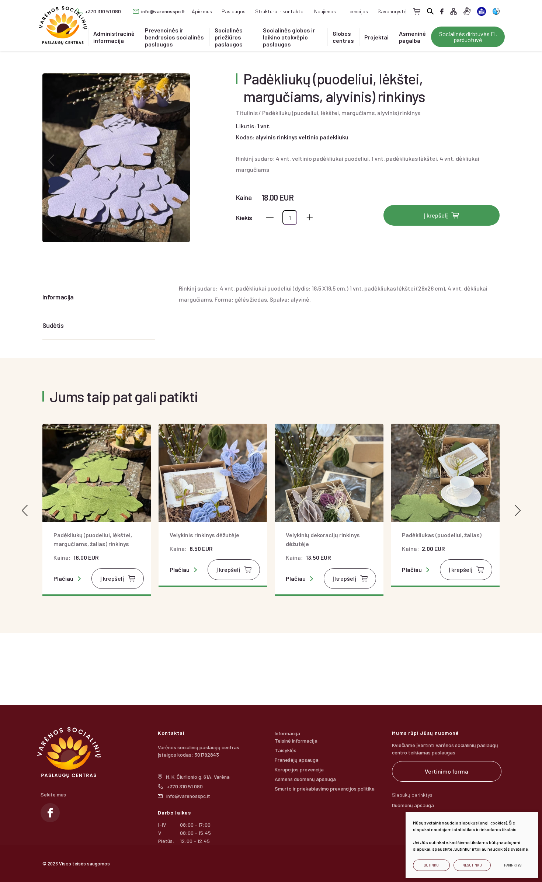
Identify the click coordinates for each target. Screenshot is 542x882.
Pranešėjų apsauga (297, 760)
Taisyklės (285, 750)
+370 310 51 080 (103, 11)
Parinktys (512, 865)
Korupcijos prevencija (299, 769)
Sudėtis (52, 325)
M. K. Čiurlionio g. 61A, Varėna (198, 777)
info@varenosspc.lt (163, 11)
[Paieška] (430, 11)
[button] (51, 160)
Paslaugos (234, 11)
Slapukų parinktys (412, 795)
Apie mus (202, 11)
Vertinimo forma (446, 771)
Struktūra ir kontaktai (280, 11)
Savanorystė (392, 11)
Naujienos (325, 11)
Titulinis (247, 112)
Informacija (57, 297)
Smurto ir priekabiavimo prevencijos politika (325, 788)
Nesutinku (472, 865)
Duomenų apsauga (413, 805)
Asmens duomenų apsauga (305, 779)
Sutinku (431, 865)
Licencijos (356, 11)
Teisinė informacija (296, 740)
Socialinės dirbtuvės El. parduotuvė (468, 36)
